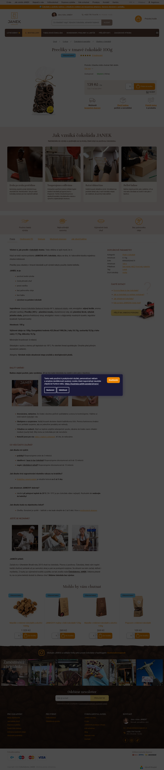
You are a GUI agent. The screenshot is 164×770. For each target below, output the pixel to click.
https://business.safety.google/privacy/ (82, 384)
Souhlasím (113, 380)
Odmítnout (63, 390)
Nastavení (50, 390)
